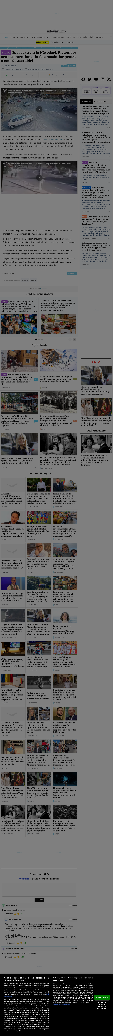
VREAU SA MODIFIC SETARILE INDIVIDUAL (102, 1006)
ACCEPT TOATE (102, 997)
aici (19, 1018)
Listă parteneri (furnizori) (61, 1004)
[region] (56, 1005)
